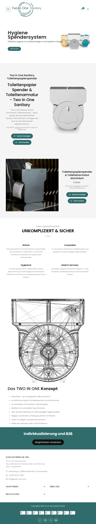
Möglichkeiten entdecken (48, 442)
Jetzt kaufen (23, 142)
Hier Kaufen (14, 49)
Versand (18, 127)
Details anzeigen (23, 136)
